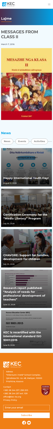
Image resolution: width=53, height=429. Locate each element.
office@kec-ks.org (12, 397)
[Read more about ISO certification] (45, 390)
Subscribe (26, 415)
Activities (39, 141)
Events (22, 141)
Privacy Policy (10, 400)
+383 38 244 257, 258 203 (15, 390)
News (7, 141)
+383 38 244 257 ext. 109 (15, 393)
